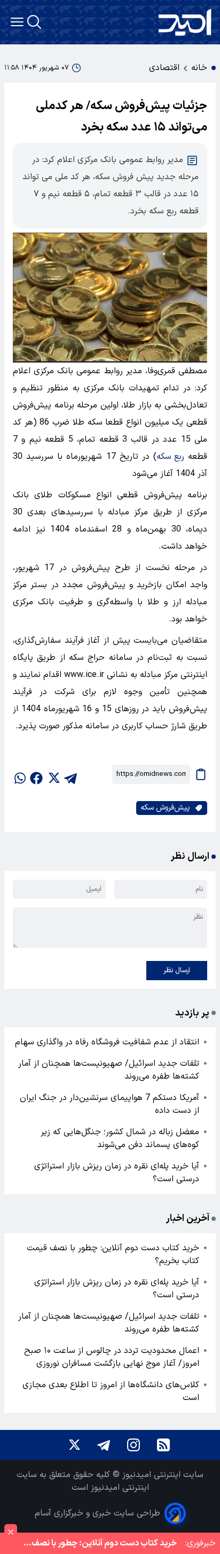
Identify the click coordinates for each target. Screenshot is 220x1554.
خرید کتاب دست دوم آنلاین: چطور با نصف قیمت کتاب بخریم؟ (113, 1254)
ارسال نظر (176, 970)
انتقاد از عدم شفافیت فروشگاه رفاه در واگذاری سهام (107, 1042)
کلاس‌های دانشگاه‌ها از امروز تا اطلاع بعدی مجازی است (110, 1391)
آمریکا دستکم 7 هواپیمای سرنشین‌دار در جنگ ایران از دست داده (109, 1104)
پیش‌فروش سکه (165, 807)
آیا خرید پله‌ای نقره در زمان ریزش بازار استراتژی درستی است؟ (116, 1173)
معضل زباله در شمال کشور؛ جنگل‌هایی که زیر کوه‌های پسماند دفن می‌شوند (120, 1138)
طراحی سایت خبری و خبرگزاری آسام (97, 1513)
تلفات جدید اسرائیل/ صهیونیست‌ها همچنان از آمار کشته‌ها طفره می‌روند (108, 1070)
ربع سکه (170, 456)
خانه (199, 67)
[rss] (163, 1444)
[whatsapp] (19, 774)
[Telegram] (103, 1444)
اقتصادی (164, 67)
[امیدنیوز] (184, 22)
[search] (34, 21)
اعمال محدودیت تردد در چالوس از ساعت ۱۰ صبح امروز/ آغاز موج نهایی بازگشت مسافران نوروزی (111, 1357)
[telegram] (70, 774)
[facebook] (36, 774)
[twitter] (53, 774)
